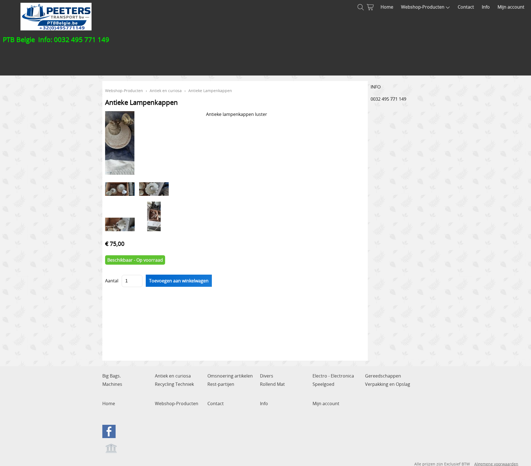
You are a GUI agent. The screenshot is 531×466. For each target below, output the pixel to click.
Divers (266, 376)
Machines (112, 384)
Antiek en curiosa (166, 90)
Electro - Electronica (333, 376)
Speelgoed (323, 384)
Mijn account (511, 7)
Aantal (111, 281)
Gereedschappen (383, 376)
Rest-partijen (220, 384)
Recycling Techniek (174, 384)
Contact (466, 7)
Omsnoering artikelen (230, 376)
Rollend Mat (272, 384)
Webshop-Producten (422, 7)
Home (387, 7)
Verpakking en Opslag (387, 384)
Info (486, 7)
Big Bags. (111, 376)
